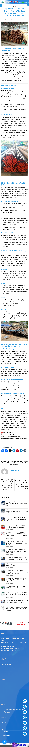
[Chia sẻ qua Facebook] (2, 450)
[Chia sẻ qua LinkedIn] (21, 450)
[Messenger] (4, 742)
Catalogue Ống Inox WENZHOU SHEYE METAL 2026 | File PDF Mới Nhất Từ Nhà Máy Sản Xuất (16, 551)
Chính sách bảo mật (6, 664)
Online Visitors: (5, 722)
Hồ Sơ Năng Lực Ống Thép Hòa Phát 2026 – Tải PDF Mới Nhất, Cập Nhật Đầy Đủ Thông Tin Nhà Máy (17, 543)
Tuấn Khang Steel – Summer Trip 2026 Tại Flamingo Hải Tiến (16, 564)
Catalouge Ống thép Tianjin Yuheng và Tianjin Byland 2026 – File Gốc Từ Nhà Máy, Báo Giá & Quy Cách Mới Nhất (17, 572)
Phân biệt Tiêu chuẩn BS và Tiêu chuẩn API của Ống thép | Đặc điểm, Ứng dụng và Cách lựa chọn (17, 511)
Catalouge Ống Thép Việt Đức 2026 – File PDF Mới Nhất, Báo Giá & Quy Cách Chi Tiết (16, 558)
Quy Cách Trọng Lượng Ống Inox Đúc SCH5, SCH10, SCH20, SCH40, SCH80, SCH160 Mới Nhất (16, 594)
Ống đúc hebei (11, 462)
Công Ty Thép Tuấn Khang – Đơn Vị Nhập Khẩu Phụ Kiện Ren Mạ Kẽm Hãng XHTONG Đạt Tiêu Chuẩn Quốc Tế (21, 484)
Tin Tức (14, 6)
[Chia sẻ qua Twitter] (10, 450)
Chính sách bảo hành (6, 668)
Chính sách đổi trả (5, 671)
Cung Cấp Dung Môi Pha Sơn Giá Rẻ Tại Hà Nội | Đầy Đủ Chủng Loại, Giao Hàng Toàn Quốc (16, 519)
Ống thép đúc (17, 464)
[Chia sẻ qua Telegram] (13, 450)
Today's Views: (5, 727)
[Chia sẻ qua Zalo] (6, 450)
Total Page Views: (6, 735)
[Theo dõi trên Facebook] (9, 743)
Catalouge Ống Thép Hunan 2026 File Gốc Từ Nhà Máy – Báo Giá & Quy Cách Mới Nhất (16, 580)
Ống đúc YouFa (12, 464)
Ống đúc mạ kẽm (23, 462)
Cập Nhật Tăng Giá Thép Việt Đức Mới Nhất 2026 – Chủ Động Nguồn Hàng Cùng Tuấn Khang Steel (16, 608)
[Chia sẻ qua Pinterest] (17, 450)
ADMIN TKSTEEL (21, 19)
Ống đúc (24, 461)
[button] (1, 5)
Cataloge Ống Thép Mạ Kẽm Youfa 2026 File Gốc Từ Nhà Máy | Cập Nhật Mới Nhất (17, 601)
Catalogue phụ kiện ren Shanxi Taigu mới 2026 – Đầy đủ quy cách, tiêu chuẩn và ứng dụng (16, 503)
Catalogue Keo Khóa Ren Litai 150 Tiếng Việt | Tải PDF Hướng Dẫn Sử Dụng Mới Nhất (17, 526)
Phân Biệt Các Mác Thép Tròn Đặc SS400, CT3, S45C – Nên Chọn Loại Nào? (16, 587)
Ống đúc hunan (17, 462)
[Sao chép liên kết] (24, 450)
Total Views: (5, 731)
